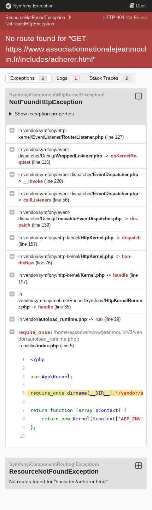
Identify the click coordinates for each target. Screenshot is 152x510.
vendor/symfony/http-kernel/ (68, 237)
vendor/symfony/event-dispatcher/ (80, 174)
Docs (141, 5)
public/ (41, 345)
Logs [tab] (67, 78)
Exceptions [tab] (27, 78)
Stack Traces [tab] (108, 78)
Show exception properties (44, 113)
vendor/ (55, 319)
